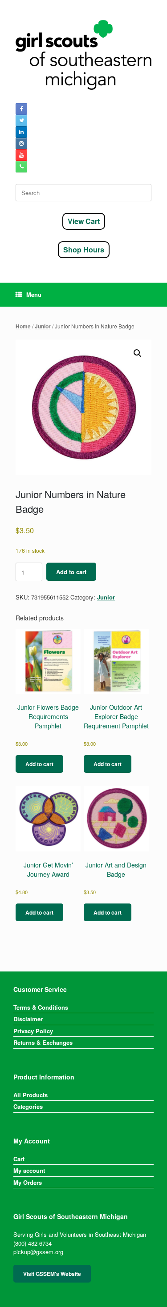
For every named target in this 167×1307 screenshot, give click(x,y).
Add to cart (71, 572)
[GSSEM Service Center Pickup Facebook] (21, 109)
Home (23, 326)
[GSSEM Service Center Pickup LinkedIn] (21, 132)
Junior (43, 326)
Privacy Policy (33, 1031)
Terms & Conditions (40, 1007)
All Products (30, 1095)
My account (29, 1170)
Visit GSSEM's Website (52, 1274)
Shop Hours (83, 249)
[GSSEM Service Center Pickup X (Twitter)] (21, 120)
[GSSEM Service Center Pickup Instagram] (21, 143)
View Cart (84, 221)
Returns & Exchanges (43, 1042)
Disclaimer (28, 1019)
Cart (18, 1159)
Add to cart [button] (39, 764)
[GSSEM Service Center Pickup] (83, 55)
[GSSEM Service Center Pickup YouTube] (21, 155)
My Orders (27, 1182)
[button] (138, 353)
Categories (28, 1106)
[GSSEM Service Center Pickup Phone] (21, 166)
